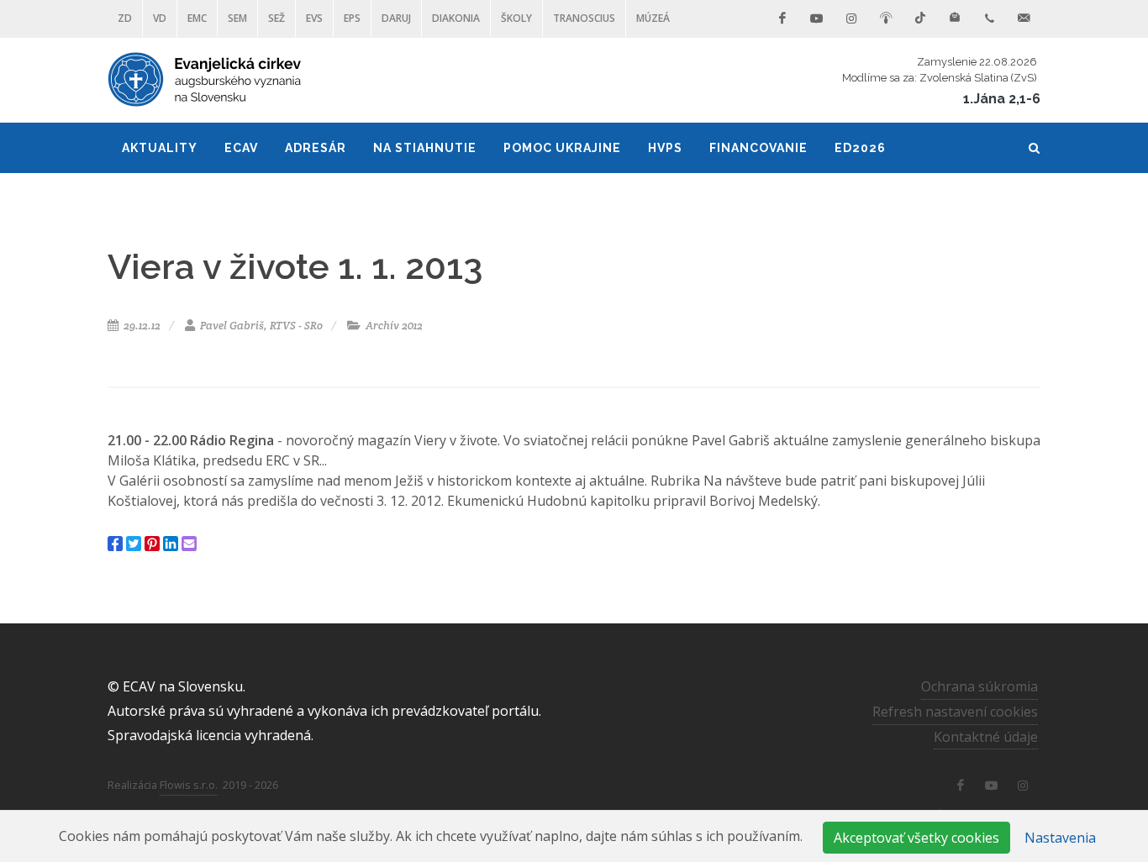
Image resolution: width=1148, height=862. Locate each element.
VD (159, 18)
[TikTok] (920, 18)
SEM (237, 18)
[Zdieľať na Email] (189, 543)
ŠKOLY (516, 18)
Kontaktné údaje (986, 737)
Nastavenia (1060, 837)
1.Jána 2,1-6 (1001, 99)
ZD (125, 18)
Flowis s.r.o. (189, 784)
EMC (197, 18)
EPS (352, 18)
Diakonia (456, 18)
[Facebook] (782, 18)
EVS (314, 18)
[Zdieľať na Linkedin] (170, 543)
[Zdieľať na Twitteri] (133, 543)
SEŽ (276, 18)
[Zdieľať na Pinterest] (152, 543)
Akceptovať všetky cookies (916, 837)
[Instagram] (851, 18)
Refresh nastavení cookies (955, 711)
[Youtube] (817, 18)
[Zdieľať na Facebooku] (115, 543)
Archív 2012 (393, 325)
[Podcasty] (886, 18)
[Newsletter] (955, 18)
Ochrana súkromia (979, 686)
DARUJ (396, 18)
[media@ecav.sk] (1023, 18)
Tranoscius (584, 18)
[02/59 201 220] (989, 18)
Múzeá (653, 18)
